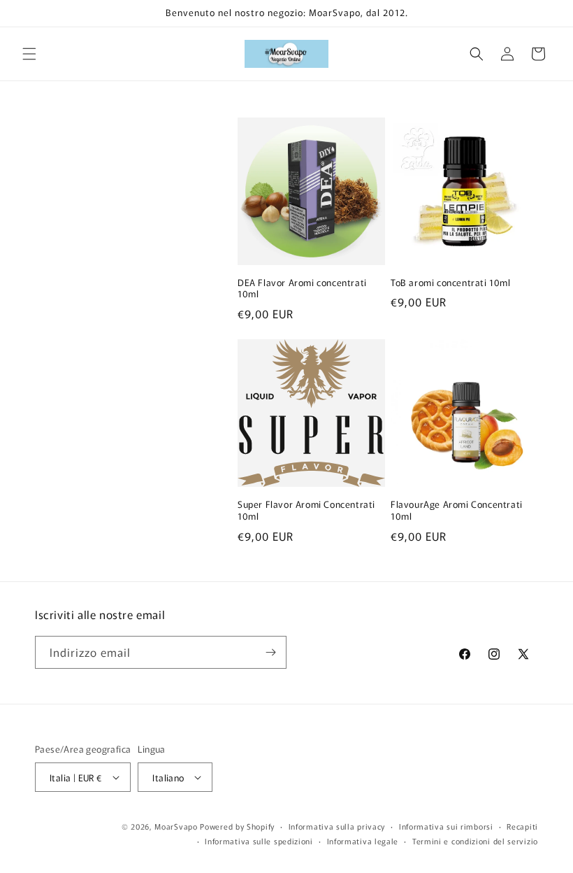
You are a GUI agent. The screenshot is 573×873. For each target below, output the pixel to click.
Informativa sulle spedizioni (259, 840)
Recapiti (522, 826)
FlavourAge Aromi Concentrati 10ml (457, 511)
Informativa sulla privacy (337, 826)
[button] (29, 53)
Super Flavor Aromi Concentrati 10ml (306, 511)
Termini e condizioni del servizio (475, 840)
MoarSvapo (175, 826)
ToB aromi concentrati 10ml (451, 283)
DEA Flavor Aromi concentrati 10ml (302, 289)
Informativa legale (363, 840)
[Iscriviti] (270, 652)
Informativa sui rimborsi (446, 826)
